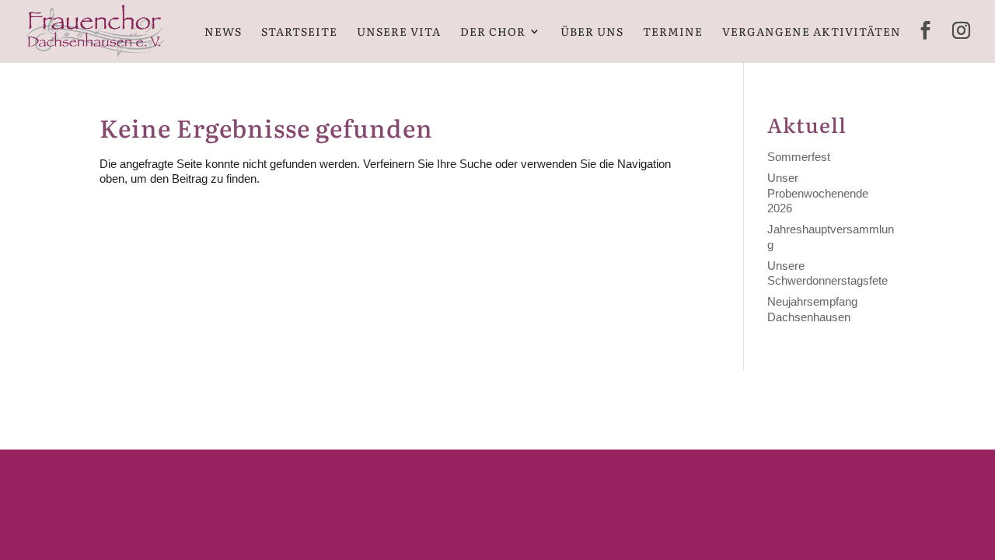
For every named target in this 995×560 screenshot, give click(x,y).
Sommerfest (798, 156)
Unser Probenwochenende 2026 (817, 193)
